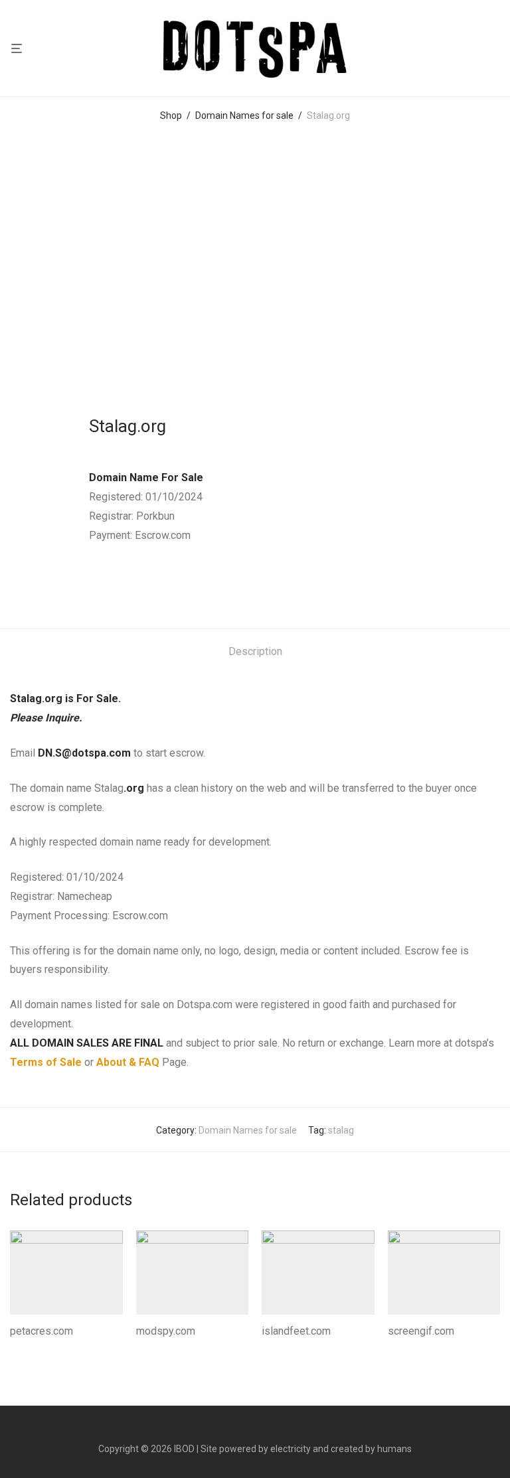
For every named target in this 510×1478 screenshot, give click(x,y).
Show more (30, 1349)
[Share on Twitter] (113, 584)
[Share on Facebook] (93, 584)
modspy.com (165, 1331)
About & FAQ (127, 1062)
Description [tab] (255, 651)
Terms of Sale (46, 1062)
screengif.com (421, 1331)
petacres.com (41, 1331)
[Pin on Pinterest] (132, 584)
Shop (171, 115)
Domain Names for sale (244, 115)
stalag (341, 1130)
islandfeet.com (296, 1331)
